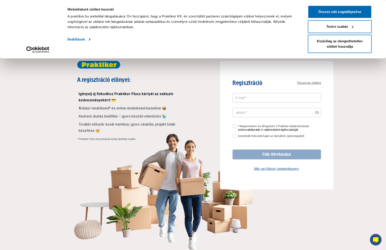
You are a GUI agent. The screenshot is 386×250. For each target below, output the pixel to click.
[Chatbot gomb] (376, 240)
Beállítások (76, 39)
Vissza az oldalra (309, 83)
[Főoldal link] (98, 65)
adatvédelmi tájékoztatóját (281, 129)
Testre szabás (337, 26)
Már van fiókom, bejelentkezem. (276, 169)
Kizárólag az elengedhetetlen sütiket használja (340, 43)
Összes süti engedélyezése (339, 12)
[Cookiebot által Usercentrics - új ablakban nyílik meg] (37, 49)
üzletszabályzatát (249, 129)
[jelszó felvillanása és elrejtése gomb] (317, 112)
